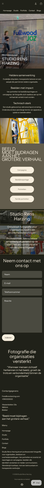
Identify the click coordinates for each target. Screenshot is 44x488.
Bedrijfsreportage (22, 180)
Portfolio (23, 10)
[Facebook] (22, 484)
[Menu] (3, 3)
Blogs (39, 10)
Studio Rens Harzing (24, 474)
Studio (15, 10)
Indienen (8, 338)
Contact (32, 10)
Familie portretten (22, 199)
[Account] (35, 3)
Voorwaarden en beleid (22, 479)
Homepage (7, 10)
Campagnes (22, 170)
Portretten (22, 189)
